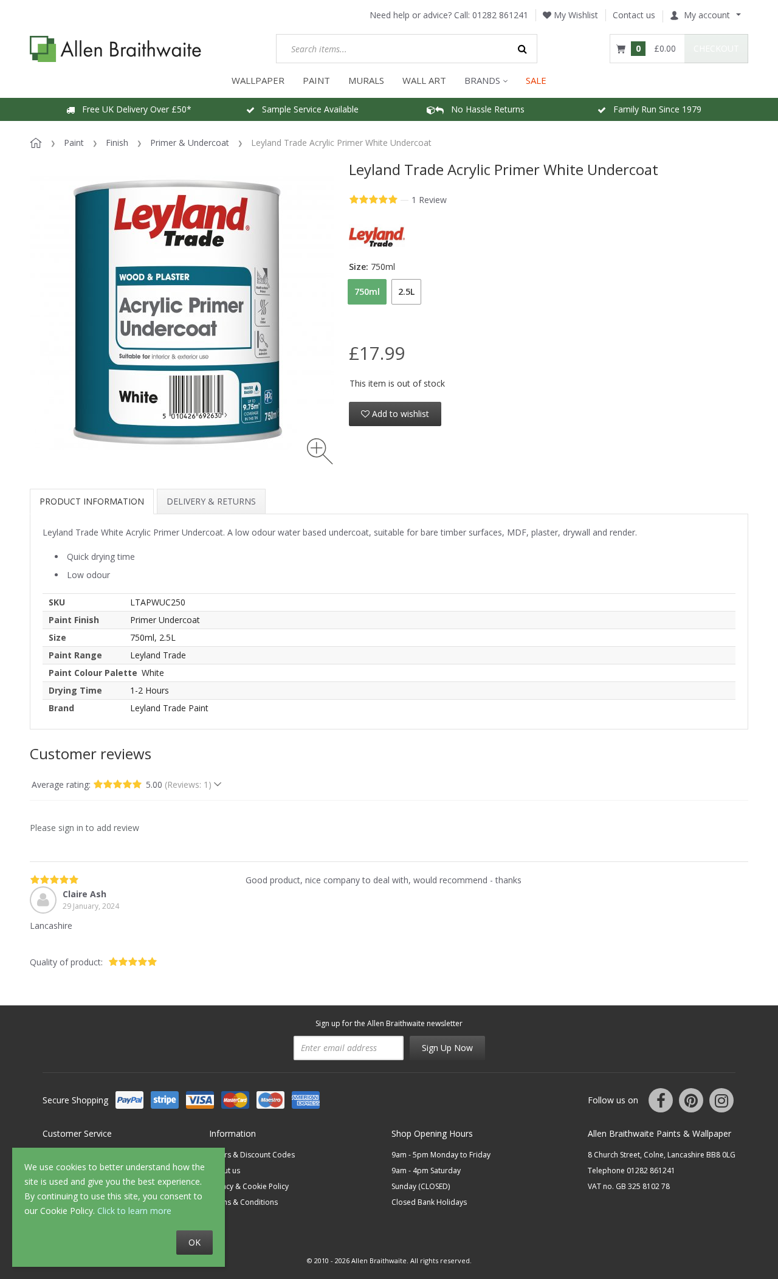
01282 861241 (500, 15)
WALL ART (424, 80)
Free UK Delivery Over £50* (133, 109)
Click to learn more (134, 1210)
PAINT (316, 80)
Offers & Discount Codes (252, 1155)
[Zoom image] (320, 451)
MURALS (366, 80)
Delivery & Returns (211, 501)
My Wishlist (574, 15)
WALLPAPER (258, 80)
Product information (92, 501)
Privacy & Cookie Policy (249, 1186)
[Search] (523, 49)
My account (707, 15)
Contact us (634, 15)
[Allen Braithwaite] (116, 49)
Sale (536, 80)
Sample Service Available (307, 109)
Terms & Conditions (243, 1202)
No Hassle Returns (484, 109)
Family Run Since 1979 (653, 109)
